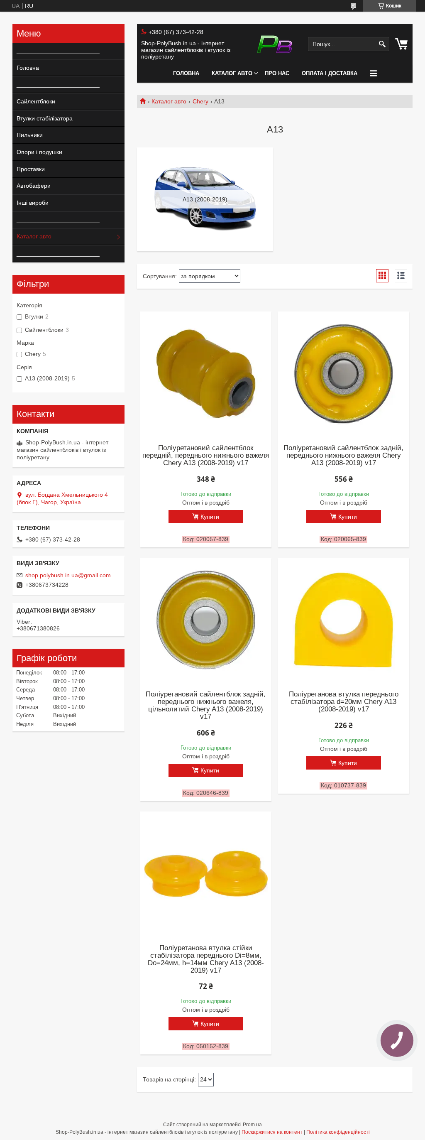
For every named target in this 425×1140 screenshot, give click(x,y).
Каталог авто (232, 73)
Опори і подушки (39, 152)
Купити (209, 516)
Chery (200, 101)
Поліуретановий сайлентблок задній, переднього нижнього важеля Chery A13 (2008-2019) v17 (343, 455)
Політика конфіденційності (338, 1132)
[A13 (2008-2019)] (205, 199)
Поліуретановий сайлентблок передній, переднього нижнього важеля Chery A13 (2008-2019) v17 (205, 455)
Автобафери (34, 185)
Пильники (30, 135)
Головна (186, 73)
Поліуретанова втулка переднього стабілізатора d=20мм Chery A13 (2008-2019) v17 (343, 702)
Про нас (277, 73)
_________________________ (55, 50)
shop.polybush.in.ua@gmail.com (68, 575)
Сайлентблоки (36, 101)
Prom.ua (252, 1125)
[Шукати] (382, 44)
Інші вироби (33, 202)
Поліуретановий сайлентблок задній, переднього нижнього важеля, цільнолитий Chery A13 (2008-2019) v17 (206, 706)
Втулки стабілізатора (45, 118)
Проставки (31, 169)
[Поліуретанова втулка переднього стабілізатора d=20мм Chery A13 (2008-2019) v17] (343, 620)
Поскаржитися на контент (272, 1132)
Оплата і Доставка (329, 73)
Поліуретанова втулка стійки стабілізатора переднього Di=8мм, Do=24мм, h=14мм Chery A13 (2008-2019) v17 (206, 959)
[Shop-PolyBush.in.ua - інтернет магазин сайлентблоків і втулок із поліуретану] (274, 44)
